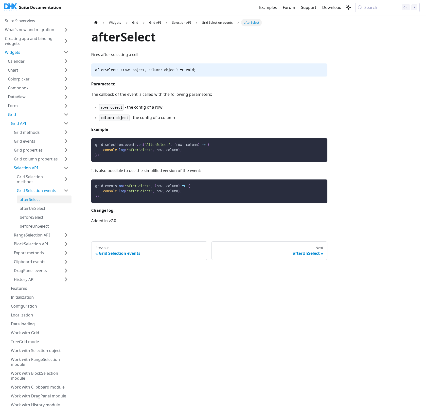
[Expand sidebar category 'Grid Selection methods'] (66, 179)
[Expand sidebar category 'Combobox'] (66, 88)
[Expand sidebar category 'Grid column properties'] (66, 159)
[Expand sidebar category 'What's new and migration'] (66, 30)
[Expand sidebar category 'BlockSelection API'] (66, 244)
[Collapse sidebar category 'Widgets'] (66, 52)
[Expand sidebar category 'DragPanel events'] (66, 271)
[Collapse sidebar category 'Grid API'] (66, 123)
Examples (268, 7)
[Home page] (96, 22)
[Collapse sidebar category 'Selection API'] (66, 168)
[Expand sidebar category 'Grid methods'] (66, 132)
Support (308, 7)
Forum (289, 7)
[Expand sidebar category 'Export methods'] (66, 253)
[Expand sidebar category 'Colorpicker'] (66, 79)
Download (331, 7)
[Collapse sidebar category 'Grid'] (66, 114)
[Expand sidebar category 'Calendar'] (66, 61)
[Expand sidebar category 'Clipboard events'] (66, 262)
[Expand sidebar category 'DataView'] (66, 97)
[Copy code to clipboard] (321, 144)
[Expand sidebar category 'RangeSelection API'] (66, 235)
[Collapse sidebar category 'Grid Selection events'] (66, 191)
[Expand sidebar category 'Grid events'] (66, 141)
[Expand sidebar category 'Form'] (66, 106)
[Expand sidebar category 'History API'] (66, 279)
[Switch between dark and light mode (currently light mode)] (348, 7)
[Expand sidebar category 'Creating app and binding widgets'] (66, 41)
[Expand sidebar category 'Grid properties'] (66, 150)
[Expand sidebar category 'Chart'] (66, 70)
